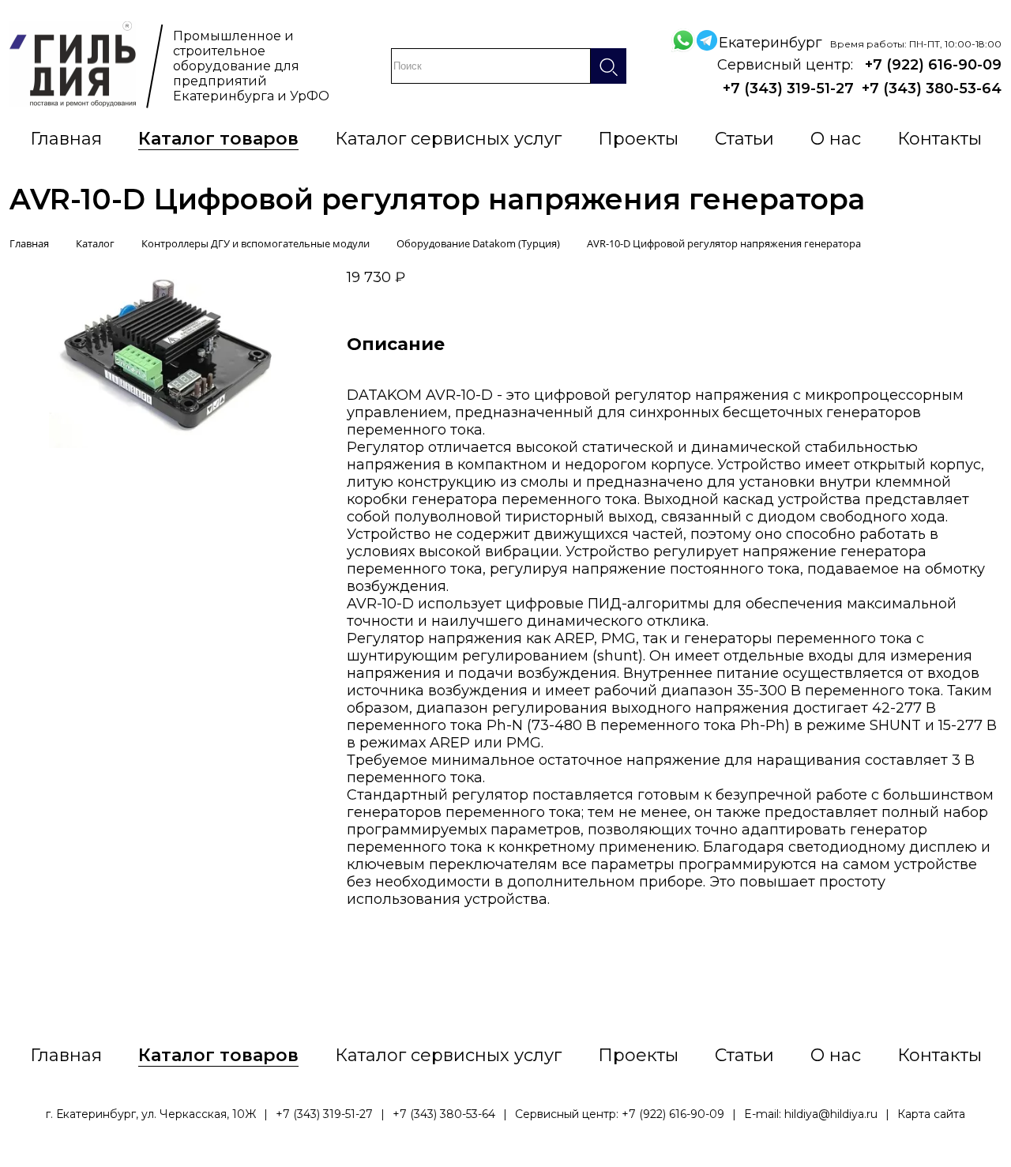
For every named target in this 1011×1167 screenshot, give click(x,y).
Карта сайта (931, 1114)
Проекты (638, 138)
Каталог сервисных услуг (448, 138)
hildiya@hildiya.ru (831, 1114)
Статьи (744, 138)
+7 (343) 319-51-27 (788, 88)
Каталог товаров (218, 138)
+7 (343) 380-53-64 (932, 88)
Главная (66, 138)
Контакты (939, 138)
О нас (835, 138)
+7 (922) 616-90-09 (933, 64)
